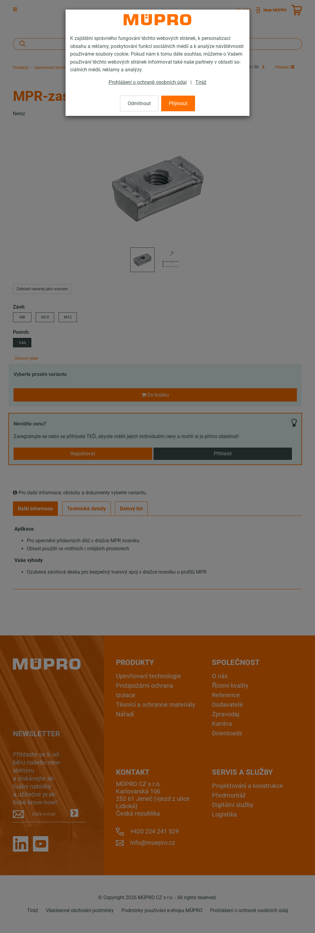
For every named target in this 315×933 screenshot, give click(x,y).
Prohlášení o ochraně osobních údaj (148, 82)
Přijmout (178, 103)
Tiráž (200, 82)
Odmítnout (139, 103)
